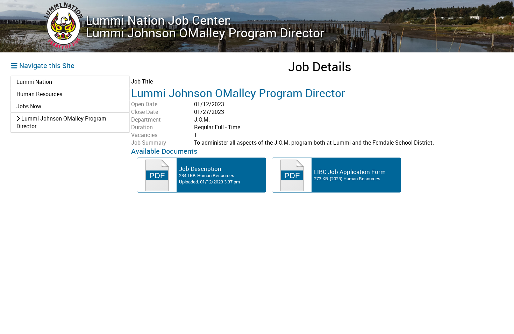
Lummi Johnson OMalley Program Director (61, 122)
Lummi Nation (34, 82)
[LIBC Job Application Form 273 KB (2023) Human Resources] (336, 192)
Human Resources (39, 94)
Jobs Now (28, 106)
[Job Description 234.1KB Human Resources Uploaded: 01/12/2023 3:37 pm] (201, 192)
